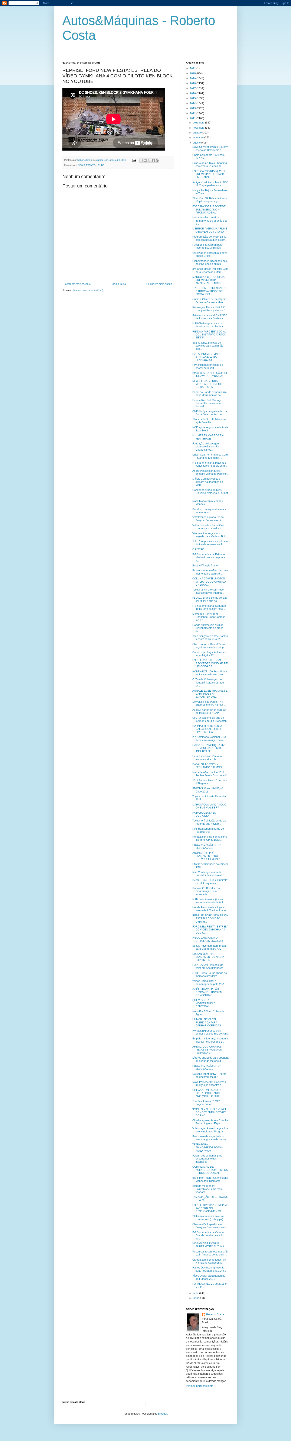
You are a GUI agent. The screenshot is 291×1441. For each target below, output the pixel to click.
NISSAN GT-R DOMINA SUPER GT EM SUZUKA (208, 1245)
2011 (193, 118)
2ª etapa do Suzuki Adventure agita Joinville (209, 421)
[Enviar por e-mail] (141, 160)
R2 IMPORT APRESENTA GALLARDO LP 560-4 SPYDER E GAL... (207, 729)
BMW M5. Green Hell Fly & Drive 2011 (207, 790)
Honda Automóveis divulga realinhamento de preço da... (207, 628)
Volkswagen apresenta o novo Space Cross (209, 254)
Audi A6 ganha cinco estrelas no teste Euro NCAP (209, 711)
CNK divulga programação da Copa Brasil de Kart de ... (209, 413)
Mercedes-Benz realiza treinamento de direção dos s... (209, 220)
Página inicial (119, 284)
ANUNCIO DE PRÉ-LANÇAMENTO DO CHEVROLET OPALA (206, 856)
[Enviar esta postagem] (134, 160)
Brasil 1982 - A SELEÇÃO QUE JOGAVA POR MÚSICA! (210, 374)
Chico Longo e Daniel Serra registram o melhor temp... (209, 646)
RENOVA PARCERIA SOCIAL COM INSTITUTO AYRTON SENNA (209, 334)
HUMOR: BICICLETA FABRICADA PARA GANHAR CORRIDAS (206, 1022)
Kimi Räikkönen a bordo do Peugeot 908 (208, 830)
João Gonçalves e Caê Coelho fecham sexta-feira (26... (210, 638)
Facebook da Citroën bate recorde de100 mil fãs (207, 246)
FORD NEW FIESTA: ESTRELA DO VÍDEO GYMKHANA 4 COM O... (210, 929)
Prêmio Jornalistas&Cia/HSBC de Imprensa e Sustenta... (210, 317)
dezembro (199, 122)
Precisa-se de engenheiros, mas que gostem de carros (209, 1138)
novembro (199, 127)
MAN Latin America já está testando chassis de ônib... (209, 901)
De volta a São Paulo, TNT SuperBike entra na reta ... (209, 703)
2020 (193, 73)
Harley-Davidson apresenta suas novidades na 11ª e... (209, 1269)
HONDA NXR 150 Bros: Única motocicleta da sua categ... (209, 673)
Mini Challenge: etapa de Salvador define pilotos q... (209, 874)
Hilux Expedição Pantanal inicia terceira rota (207, 758)
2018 (193, 83)
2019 (193, 78)
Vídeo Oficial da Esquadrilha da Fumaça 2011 (208, 1277)
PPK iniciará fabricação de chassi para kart (207, 366)
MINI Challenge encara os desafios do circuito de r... (208, 325)
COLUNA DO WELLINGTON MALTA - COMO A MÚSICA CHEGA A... (209, 581)
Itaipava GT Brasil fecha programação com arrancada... (206, 891)
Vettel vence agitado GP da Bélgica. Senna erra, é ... (208, 519)
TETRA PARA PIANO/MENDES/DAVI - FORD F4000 (207, 1147)
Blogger (162, 1413)
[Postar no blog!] (145, 160)
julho (196, 1293)
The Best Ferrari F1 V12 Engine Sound (206, 1103)
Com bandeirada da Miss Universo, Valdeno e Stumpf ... (210, 493)
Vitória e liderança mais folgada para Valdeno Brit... (209, 535)
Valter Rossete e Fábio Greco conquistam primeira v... (209, 527)
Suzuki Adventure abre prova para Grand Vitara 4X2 (209, 947)
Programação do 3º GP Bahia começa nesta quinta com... (209, 238)
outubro (197, 132)
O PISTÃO (198, 549)
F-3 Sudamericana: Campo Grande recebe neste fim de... (208, 1235)
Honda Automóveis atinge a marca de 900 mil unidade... (210, 909)
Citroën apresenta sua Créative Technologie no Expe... (210, 1122)
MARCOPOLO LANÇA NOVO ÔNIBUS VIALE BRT (209, 806)
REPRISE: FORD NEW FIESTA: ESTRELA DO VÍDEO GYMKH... (210, 918)
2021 (193, 68)
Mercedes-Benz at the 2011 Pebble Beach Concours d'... (210, 774)
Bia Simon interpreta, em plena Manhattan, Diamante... (210, 1179)
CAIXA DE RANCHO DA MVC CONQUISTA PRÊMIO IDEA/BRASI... (209, 748)
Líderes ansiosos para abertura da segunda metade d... (210, 1059)
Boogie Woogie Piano (205, 565)
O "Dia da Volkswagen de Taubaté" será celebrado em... (208, 682)
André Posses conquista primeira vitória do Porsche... (210, 472)
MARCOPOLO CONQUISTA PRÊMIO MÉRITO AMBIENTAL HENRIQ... (208, 280)
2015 (193, 98)
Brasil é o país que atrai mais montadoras (209, 511)
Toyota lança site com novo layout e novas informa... (208, 591)
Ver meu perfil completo (199, 1385)
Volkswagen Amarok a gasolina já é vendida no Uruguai (210, 1130)
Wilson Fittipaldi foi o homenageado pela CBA (208, 982)
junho (196, 1298)
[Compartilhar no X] (149, 160)
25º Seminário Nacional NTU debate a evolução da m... (209, 739)
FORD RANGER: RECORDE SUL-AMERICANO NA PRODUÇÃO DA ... (209, 209)
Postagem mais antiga (159, 284)
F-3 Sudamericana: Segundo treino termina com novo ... (209, 607)
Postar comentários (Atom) (87, 290)
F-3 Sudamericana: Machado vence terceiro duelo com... (209, 464)
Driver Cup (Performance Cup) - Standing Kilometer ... (210, 456)
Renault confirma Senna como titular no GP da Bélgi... (210, 838)
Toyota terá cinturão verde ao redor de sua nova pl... (209, 822)
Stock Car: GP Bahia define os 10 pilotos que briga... (209, 200)
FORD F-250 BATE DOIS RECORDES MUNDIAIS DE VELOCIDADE (210, 663)
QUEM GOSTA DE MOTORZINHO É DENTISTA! (203, 1003)
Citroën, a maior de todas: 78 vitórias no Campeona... (209, 1261)
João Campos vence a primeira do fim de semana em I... (210, 543)
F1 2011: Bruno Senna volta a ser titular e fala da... (209, 599)
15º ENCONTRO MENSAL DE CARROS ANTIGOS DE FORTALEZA (209, 291)
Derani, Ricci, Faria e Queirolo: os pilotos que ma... (210, 882)
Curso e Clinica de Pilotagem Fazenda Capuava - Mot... (209, 301)
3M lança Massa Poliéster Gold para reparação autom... (210, 270)
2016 (193, 93)
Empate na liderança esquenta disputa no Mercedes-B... (210, 1040)
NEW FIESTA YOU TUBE (91, 165)
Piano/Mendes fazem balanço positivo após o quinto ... (209, 263)
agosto (197, 142)
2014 (193, 103)
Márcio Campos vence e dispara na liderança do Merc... (207, 481)
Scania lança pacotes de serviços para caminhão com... (207, 345)
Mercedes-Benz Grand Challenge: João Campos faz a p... (208, 617)
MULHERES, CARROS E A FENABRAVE (207, 437)
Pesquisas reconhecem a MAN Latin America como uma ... (210, 1253)
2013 (193, 108)
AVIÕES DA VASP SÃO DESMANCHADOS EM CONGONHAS (207, 992)
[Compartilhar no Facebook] (153, 160)
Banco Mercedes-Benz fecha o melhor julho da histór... (210, 572)
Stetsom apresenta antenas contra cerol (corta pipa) (208, 1218)
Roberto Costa (215, 1314)
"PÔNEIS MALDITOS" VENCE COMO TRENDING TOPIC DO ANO (209, 1112)
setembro (198, 137)
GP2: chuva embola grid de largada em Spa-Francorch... (210, 719)
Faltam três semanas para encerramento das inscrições (207, 1158)
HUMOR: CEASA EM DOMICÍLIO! (204, 814)
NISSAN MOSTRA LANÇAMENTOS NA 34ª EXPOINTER (208, 957)
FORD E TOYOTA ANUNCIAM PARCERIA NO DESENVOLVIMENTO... (209, 1208)
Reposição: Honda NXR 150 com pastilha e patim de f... (209, 309)
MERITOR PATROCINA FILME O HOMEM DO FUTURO (209, 230)
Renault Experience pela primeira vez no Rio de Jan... (210, 1032)
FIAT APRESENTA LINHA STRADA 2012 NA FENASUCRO (206, 356)
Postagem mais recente (77, 284)
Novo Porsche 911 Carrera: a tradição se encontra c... (209, 1084)
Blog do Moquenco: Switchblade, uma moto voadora (207, 1189)
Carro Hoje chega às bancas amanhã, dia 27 (209, 654)
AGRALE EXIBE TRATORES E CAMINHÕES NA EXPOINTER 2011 (210, 693)
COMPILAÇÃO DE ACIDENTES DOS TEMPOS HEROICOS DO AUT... (210, 1169)
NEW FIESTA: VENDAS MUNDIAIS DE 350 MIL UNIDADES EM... (207, 384)
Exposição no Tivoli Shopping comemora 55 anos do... (209, 165)
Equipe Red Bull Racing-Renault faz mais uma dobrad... (206, 403)
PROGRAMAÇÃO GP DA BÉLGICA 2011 (206, 846)
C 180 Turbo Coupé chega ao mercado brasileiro (209, 975)
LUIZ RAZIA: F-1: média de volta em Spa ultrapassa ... (209, 966)
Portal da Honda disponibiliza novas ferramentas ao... (209, 394)
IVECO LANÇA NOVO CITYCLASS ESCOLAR (207, 939)
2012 (193, 113)
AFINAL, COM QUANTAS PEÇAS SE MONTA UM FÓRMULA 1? (207, 1049)
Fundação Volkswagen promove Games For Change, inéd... (205, 446)
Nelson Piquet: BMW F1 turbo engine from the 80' (209, 1075)
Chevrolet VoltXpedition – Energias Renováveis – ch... (210, 1226)
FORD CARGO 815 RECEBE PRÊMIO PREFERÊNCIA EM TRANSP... (209, 174)
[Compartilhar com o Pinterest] (157, 160)
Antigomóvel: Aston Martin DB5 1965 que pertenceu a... (210, 184)
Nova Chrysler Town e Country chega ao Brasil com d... (210, 148)
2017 (193, 88)
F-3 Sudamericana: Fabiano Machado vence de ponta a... (208, 557)
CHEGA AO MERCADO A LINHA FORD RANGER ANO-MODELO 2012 (207, 1093)
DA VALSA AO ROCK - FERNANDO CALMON (207, 766)
